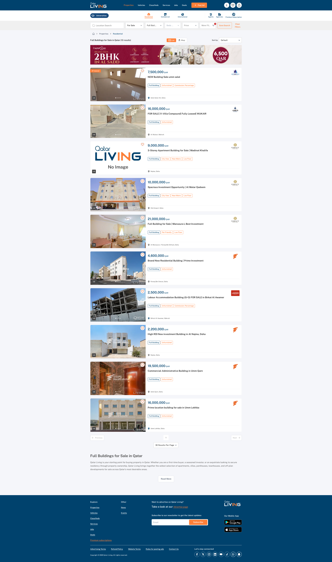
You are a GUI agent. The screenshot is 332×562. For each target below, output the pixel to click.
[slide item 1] (115, 97)
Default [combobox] (224, 40)
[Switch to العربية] (226, 5)
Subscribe (198, 522)
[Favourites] (233, 5)
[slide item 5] (120, 134)
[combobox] (109, 25)
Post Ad (201, 5)
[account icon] (239, 5)
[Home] (93, 34)
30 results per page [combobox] (164, 445)
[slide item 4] (119, 134)
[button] (98, 5)
